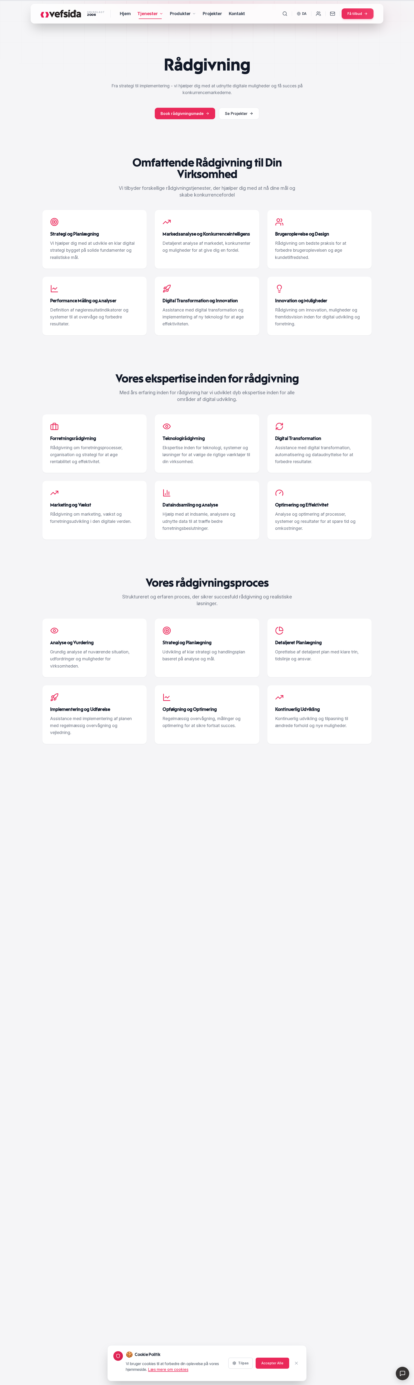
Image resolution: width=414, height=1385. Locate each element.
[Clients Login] (318, 14)
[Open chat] (402, 1373)
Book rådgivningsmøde (182, 113)
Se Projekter (236, 113)
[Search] (285, 14)
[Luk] (296, 1363)
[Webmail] (333, 14)
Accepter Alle (272, 1363)
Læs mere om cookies (168, 1369)
